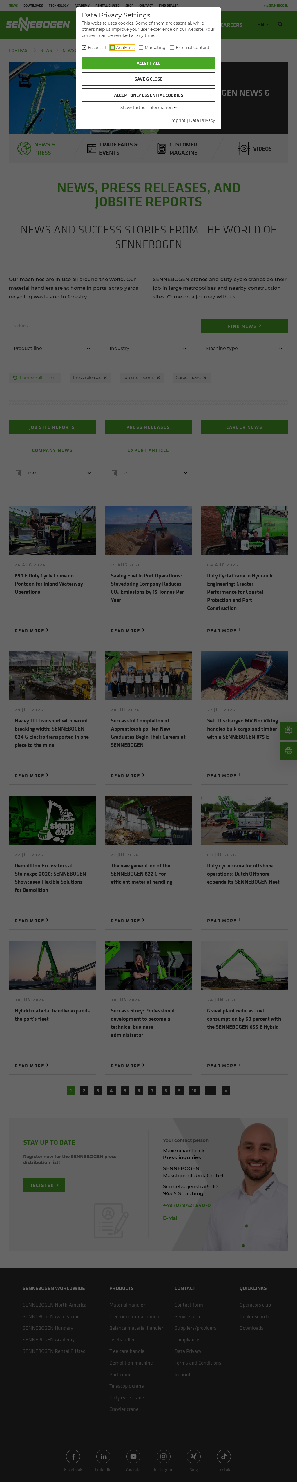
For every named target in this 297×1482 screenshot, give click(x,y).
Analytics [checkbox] (125, 47)
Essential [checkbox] (97, 47)
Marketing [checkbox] (155, 47)
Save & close (149, 79)
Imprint (178, 120)
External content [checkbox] (192, 47)
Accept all (148, 63)
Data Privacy (202, 120)
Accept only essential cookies (148, 95)
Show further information (146, 107)
